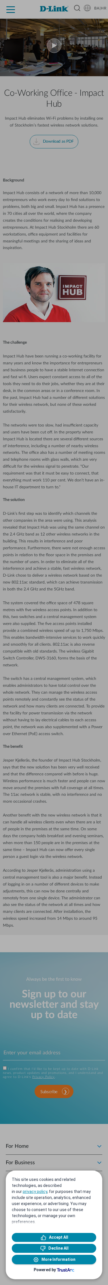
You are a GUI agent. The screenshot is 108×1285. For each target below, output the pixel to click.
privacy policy (35, 1191)
